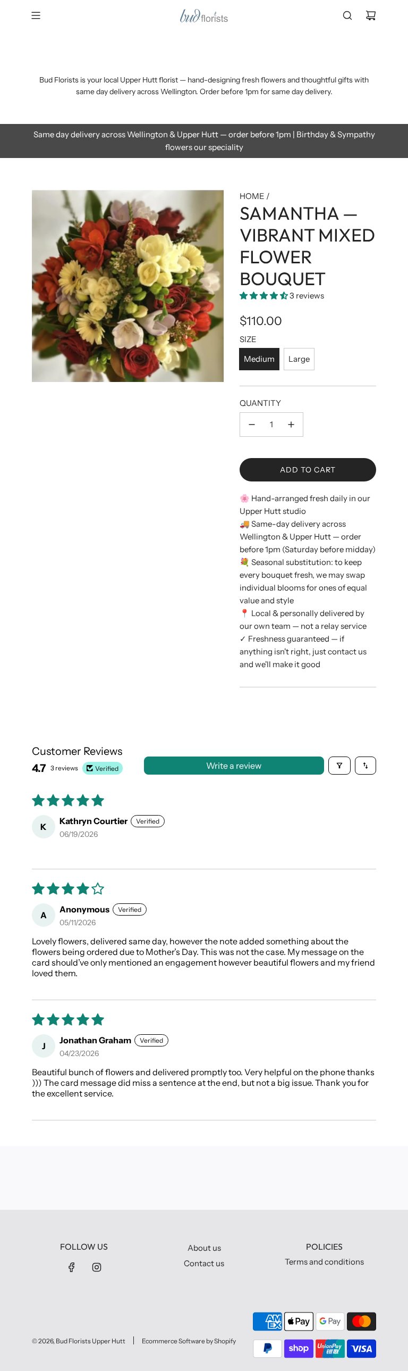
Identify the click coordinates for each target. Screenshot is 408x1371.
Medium (259, 359)
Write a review (233, 765)
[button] (265, 295)
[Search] (347, 15)
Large (299, 359)
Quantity (260, 403)
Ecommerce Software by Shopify (189, 1341)
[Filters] (339, 766)
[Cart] (370, 15)
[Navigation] (35, 15)
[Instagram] (96, 1267)
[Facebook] (71, 1267)
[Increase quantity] (291, 424)
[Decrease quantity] (252, 424)
